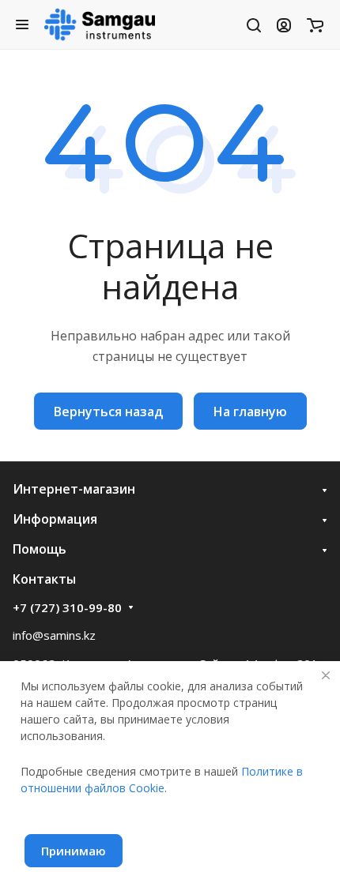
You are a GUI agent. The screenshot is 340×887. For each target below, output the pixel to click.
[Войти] (284, 24)
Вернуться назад (108, 411)
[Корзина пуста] (315, 24)
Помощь (39, 549)
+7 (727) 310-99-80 (67, 607)
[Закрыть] (326, 675)
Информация (55, 519)
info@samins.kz (54, 635)
